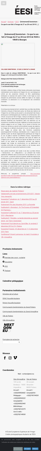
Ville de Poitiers (8, 316)
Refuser (35, 449)
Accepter (27, 449)
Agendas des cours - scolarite (14, 258)
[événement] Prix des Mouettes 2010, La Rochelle (18, 205)
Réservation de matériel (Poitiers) (12, 191)
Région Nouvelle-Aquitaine (11, 303)
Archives (11, 22)
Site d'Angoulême (19, 379)
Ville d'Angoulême (9, 320)
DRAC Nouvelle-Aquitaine (11, 298)
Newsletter (8, 262)
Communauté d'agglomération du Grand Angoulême (20, 312)
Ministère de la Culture (10, 294)
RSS (6, 266)
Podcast (7, 271)
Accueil (3, 22)
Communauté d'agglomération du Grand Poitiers (19, 307)
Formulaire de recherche (11, 339)
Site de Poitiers (31, 379)
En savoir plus (18, 448)
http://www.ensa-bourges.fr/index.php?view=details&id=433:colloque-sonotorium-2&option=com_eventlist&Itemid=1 (20, 175)
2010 (17, 22)
